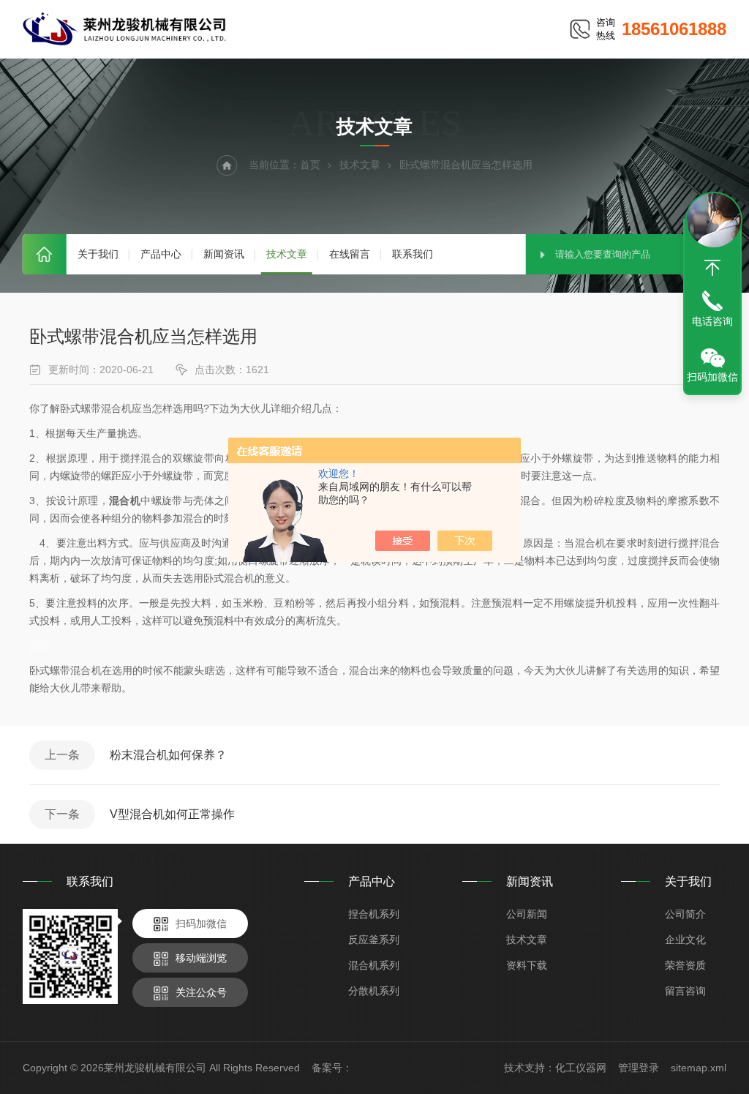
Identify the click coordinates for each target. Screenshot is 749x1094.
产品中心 (160, 254)
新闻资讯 (223, 254)
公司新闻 (526, 914)
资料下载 (526, 965)
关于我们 (98, 254)
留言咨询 (685, 991)
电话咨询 (712, 321)
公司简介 (685, 914)
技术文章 (286, 254)
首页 (45, 254)
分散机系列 (373, 991)
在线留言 (349, 254)
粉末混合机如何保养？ (168, 755)
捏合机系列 (373, 914)
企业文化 (685, 939)
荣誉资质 (685, 965)
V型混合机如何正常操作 (172, 814)
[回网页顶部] (712, 267)
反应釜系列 (373, 939)
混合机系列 (373, 965)
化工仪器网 (580, 1068)
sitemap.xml (698, 1068)
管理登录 (638, 1068)
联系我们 (412, 254)
